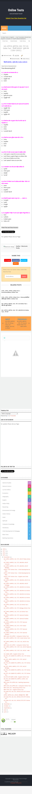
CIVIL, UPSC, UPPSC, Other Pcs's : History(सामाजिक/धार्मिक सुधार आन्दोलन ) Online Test (15, 298)
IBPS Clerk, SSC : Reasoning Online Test (14, 687)
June (5, 712)
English (4, 500)
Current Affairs (6, 489)
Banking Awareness (7, 538)
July (5, 710)
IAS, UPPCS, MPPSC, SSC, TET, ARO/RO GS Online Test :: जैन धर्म (15, 311)
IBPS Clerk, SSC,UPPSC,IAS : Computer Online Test (17, 686)
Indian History (25, 58)
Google (8, 260)
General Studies (15, 58)
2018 (4, 549)
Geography (5, 496)
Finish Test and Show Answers (10, 227)
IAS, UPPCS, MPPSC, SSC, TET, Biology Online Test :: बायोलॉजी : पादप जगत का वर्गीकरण (10, 325)
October (6, 706)
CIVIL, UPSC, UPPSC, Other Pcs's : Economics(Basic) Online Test (10, 291)
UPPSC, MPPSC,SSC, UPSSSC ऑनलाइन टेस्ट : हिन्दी (16, 695)
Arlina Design (14, 781)
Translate (13, 416)
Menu (4, 28)
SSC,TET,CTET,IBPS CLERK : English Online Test (16, 677)
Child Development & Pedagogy (11, 531)
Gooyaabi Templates (16, 783)
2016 (4, 553)
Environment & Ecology (8, 510)
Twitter (24, 260)
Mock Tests (5, 534)
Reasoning (5, 507)
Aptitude (4, 521)
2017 (4, 551)
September (7, 708)
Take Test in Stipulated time (9, 66)
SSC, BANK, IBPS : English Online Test (14, 654)
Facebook (16, 260)
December (7, 557)
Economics (5, 493)
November (7, 704)
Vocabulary (5, 527)
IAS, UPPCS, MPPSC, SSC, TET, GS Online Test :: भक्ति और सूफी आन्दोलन (14, 304)
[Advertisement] (16, 393)
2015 (4, 555)
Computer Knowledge (8, 524)
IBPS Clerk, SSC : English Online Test (13, 689)
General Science (6, 486)
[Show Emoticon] (4, 338)
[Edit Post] (21, 55)
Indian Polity (5, 503)
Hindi (3, 517)
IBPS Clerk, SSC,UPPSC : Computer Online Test (16, 636)
